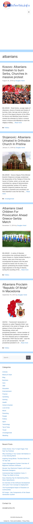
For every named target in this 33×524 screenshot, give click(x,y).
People (4, 416)
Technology (6, 424)
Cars (3, 383)
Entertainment (7, 391)
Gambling (5, 397)
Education (5, 388)
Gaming (4, 399)
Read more (18, 122)
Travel (4, 430)
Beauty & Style (7, 374)
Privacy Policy (25, 521)
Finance (4, 394)
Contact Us (6, 521)
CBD (3, 386)
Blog (3, 377)
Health (4, 402)
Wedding (5, 435)
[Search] (28, 358)
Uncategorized (9, 199)
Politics (7, 127)
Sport (4, 421)
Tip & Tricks (6, 427)
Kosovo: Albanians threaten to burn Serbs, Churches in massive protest (14, 72)
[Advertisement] (16, 33)
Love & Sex (6, 408)
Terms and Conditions (15, 521)
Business (5, 380)
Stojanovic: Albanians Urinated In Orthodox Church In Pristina (16, 140)
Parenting (5, 413)
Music (4, 410)
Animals (5, 372)
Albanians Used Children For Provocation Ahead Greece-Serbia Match (14, 215)
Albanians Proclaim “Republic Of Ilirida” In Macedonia (15, 288)
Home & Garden (7, 405)
